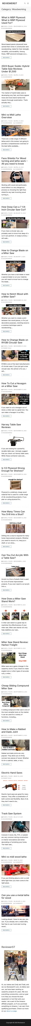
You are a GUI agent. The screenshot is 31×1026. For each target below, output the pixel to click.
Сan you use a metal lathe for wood (15, 896)
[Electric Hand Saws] (15, 785)
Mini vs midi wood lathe (14, 856)
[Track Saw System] (15, 826)
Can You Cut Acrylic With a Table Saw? (15, 556)
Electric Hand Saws (12, 772)
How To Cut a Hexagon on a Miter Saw (14, 384)
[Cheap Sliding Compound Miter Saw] (15, 701)
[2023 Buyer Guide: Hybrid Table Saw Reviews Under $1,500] (15, 84)
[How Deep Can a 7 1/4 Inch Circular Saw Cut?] (15, 222)
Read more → (6, 57)
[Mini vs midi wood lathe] (15, 869)
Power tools (7, 348)
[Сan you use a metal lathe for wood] (15, 911)
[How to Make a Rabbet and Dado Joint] (15, 745)
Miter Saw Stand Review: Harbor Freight (15, 643)
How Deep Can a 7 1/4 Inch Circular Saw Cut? (14, 208)
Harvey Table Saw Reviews (11, 426)
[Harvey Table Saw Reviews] (15, 440)
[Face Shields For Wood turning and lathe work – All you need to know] (15, 176)
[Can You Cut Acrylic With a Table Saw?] (15, 571)
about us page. (12, 1011)
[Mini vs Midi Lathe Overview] (15, 130)
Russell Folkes (8, 26)
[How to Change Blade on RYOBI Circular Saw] (15, 355)
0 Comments (18, 123)
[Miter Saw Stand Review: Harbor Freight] (15, 658)
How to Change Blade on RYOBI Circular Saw (15, 341)
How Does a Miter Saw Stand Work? (14, 600)
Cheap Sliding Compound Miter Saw (15, 687)
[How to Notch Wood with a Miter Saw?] (15, 309)
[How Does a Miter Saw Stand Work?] (15, 614)
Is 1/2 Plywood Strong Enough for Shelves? (13, 469)
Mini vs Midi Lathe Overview (11, 116)
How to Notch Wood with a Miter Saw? (15, 295)
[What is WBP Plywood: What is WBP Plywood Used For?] (15, 36)
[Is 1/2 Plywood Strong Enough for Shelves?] (15, 483)
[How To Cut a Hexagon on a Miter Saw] (15, 399)
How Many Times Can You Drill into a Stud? (13, 513)
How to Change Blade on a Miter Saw (15, 251)
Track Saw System (12, 813)
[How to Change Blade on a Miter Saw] (15, 266)
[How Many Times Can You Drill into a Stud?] (15, 527)
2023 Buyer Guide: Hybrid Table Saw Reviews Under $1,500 (15, 69)
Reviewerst (9, 3)
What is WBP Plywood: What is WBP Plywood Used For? (14, 20)
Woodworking (7, 28)
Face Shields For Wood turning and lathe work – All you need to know (15, 161)
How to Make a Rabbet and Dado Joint (14, 730)
